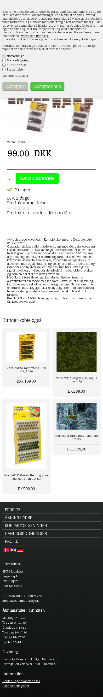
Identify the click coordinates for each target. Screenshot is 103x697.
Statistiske (15, 69)
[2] (14, 208)
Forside (13, 509)
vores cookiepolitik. (35, 35)
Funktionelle (16, 65)
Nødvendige (15, 56)
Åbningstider (19, 517)
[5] (28, 208)
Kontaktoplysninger (26, 525)
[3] (19, 208)
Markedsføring (18, 60)
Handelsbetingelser (26, 533)
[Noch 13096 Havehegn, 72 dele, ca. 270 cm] (51, 135)
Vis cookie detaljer (15, 75)
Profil (11, 541)
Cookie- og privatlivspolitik (21, 681)
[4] (24, 208)
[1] (9, 208)
